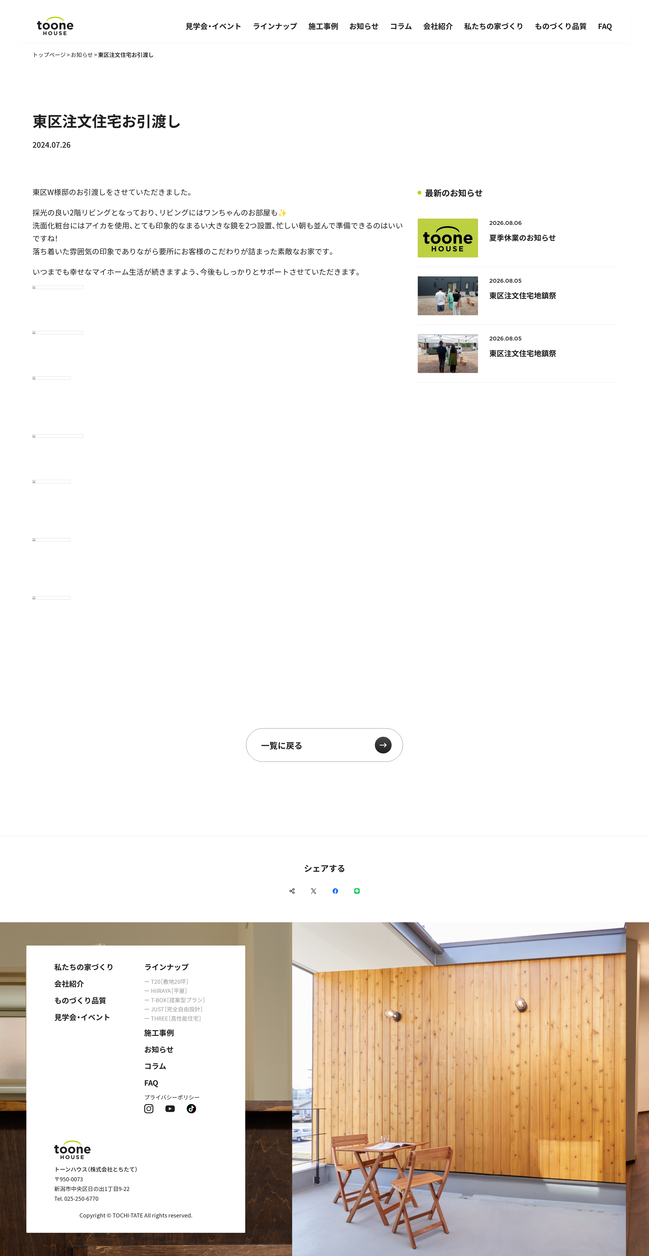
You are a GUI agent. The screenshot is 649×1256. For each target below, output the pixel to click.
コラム (401, 25)
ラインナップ (275, 25)
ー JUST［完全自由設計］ (173, 1009)
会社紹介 (438, 25)
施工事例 (323, 25)
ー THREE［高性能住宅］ (172, 1018)
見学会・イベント (213, 25)
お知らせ (364, 25)
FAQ (605, 25)
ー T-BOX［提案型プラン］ (174, 1000)
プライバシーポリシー (172, 1097)
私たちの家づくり (494, 25)
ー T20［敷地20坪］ (166, 981)
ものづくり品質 (561, 25)
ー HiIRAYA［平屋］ (165, 990)
